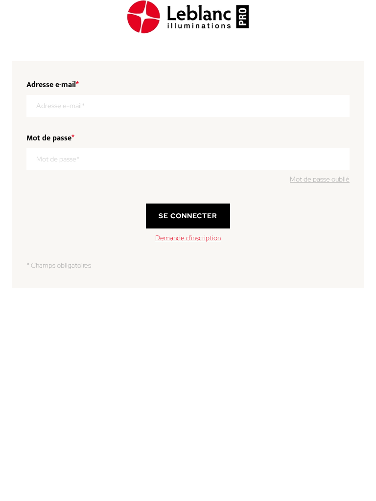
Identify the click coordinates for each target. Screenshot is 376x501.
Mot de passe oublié (320, 179)
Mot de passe (50, 138)
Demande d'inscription (188, 237)
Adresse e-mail (52, 85)
